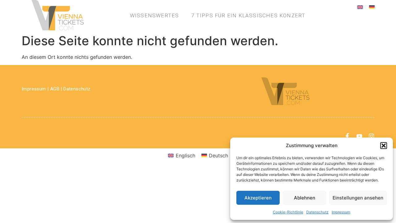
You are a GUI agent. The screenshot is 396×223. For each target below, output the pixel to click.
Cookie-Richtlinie (288, 212)
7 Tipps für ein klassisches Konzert (248, 15)
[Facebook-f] (347, 136)
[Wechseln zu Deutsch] (372, 6)
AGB (54, 89)
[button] (384, 145)
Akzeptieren (258, 198)
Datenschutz (317, 212)
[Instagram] (371, 136)
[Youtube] (359, 136)
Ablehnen (304, 198)
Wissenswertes (154, 15)
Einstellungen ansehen (358, 198)
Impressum (341, 212)
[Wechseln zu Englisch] (360, 6)
